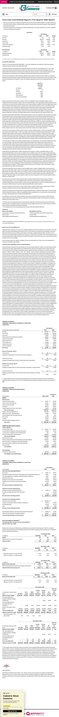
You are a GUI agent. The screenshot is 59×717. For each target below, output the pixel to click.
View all (56, 1)
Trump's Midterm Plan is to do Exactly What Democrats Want (17, 1)
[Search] (46, 14)
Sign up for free (12, 711)
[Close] (22, 692)
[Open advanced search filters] (49, 14)
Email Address (7, 706)
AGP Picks (3, 1)
